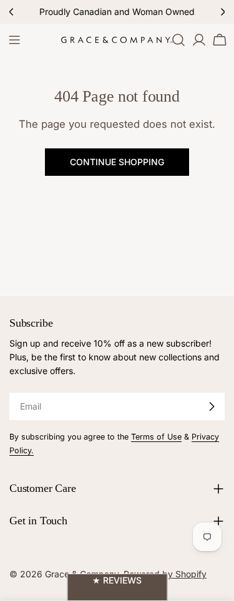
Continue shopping (117, 161)
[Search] (178, 39)
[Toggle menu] (14, 39)
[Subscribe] (211, 406)
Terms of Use (156, 436)
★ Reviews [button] (117, 580)
